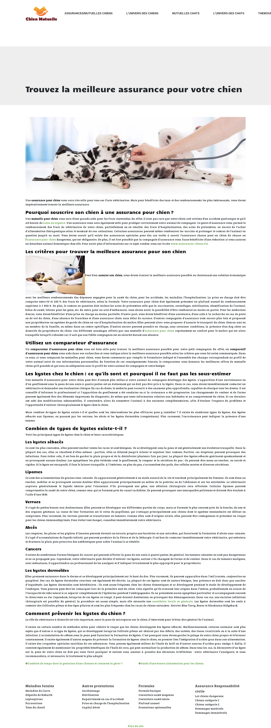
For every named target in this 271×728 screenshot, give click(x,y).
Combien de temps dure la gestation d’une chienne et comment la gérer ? (75, 663)
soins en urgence (54, 223)
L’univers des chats (228, 13)
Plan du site (135, 726)
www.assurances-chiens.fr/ (189, 243)
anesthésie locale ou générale (172, 601)
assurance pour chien (41, 239)
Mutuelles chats (185, 13)
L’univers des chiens (142, 13)
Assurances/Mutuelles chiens (88, 13)
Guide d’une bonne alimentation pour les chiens (172, 663)
